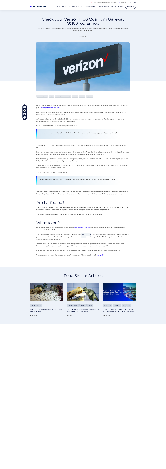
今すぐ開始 (130, 7)
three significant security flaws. (51, 108)
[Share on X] (24, 110)
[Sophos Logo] (38, 6)
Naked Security (42, 96)
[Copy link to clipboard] (24, 107)
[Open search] (130, 2)
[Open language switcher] (135, 2)
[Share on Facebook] (24, 117)
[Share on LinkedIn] (24, 114)
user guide (100, 255)
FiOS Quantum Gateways (82, 227)
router (82, 96)
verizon (90, 96)
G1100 (75, 96)
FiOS (51, 96)
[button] (122, 2)
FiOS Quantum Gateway (63, 96)
